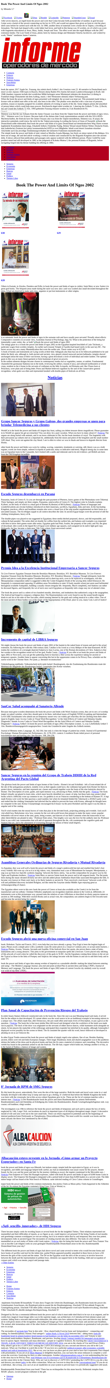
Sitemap (9, 1376)
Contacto (10, 73)
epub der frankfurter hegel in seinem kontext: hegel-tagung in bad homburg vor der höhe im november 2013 (51, 1334)
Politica (9, 176)
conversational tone (87, 1362)
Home (9, 1286)
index (23, 1362)
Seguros (9, 164)
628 (3, 280)
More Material (36, 1353)
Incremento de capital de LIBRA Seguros (29, 639)
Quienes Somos (13, 80)
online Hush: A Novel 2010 (57, 1333)
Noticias (9, 77)
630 (3, 233)
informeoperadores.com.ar (71, 1355)
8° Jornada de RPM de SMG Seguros (26, 1086)
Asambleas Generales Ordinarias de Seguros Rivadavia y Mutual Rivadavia (53, 862)
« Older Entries (7, 1263)
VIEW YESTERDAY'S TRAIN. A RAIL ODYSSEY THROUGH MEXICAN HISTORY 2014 (54, 1342)
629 (59, 233)
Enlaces (9, 75)
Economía (10, 166)
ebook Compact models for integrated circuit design (82, 1338)
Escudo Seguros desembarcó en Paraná (28, 494)
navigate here (22, 1331)
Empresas (10, 85)
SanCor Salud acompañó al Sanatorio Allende (32, 706)
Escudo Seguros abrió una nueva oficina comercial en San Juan (44, 938)
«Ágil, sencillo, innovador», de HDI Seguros (31, 1226)
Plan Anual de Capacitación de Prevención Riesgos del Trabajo (44, 1010)
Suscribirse (11, 82)
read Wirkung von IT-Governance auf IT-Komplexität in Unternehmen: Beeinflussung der (69, 1357)
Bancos (9, 171)
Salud (8, 173)
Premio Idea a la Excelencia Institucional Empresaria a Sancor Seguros (50, 568)
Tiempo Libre (12, 178)
